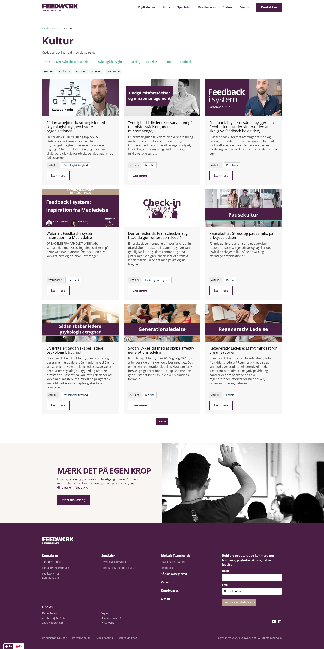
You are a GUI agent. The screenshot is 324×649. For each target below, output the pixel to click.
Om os (244, 7)
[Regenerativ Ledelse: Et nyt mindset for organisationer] (243, 323)
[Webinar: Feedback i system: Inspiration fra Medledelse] (80, 208)
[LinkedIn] (280, 622)
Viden (228, 7)
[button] (154, 7)
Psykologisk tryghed (110, 62)
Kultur (68, 28)
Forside (46, 28)
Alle (47, 62)
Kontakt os (269, 7)
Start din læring (73, 500)
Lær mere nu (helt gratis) (239, 602)
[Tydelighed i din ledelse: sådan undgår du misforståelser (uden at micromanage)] (162, 97)
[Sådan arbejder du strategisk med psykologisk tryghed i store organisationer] (80, 97)
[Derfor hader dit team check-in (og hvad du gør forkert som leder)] (162, 208)
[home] (60, 7)
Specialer (184, 7)
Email (226, 585)
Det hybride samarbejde (73, 62)
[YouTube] (274, 622)
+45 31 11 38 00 (52, 562)
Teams (167, 62)
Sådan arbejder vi (174, 574)
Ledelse (151, 62)
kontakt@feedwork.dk (55, 567)
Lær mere (58, 176)
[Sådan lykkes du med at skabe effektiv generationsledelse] (162, 323)
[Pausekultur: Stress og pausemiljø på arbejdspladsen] (243, 208)
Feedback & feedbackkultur (118, 567)
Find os (47, 607)
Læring (135, 62)
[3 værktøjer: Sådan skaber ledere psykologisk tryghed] (80, 323)
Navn (225, 570)
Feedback (185, 62)
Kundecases (207, 7)
